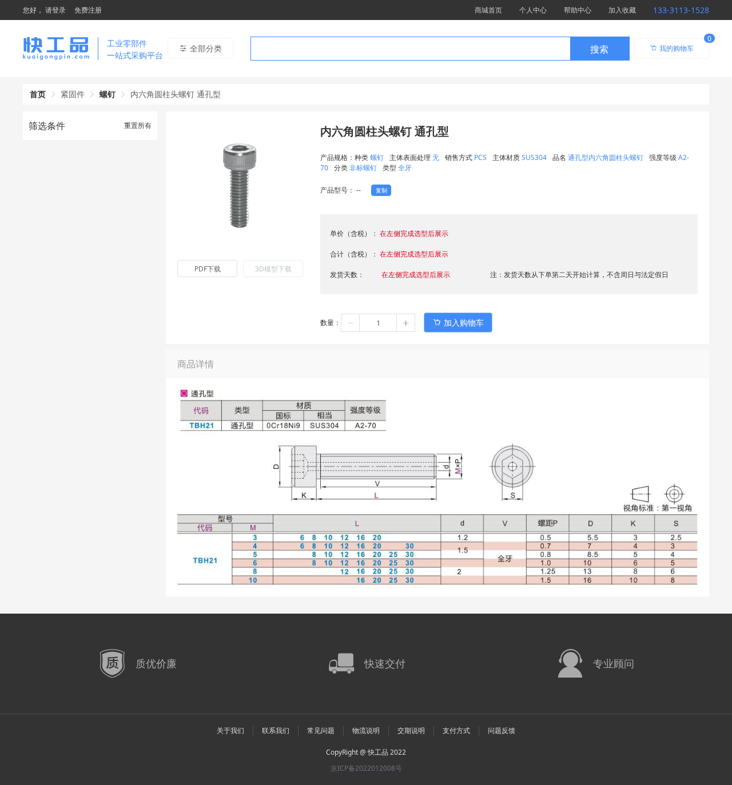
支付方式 (456, 730)
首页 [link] (38, 94)
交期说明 (411, 730)
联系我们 (275, 730)
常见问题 (321, 730)
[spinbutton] (378, 323)
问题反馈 (501, 730)
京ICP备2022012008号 (366, 768)
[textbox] (410, 49)
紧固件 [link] (73, 94)
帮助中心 (577, 10)
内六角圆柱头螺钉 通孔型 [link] (175, 94)
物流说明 (366, 730)
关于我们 (230, 730)
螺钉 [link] (108, 94)
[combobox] (440, 49)
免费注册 (88, 10)
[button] (350, 322)
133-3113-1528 (681, 10)
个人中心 (533, 10)
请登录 (55, 10)
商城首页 (488, 10)
